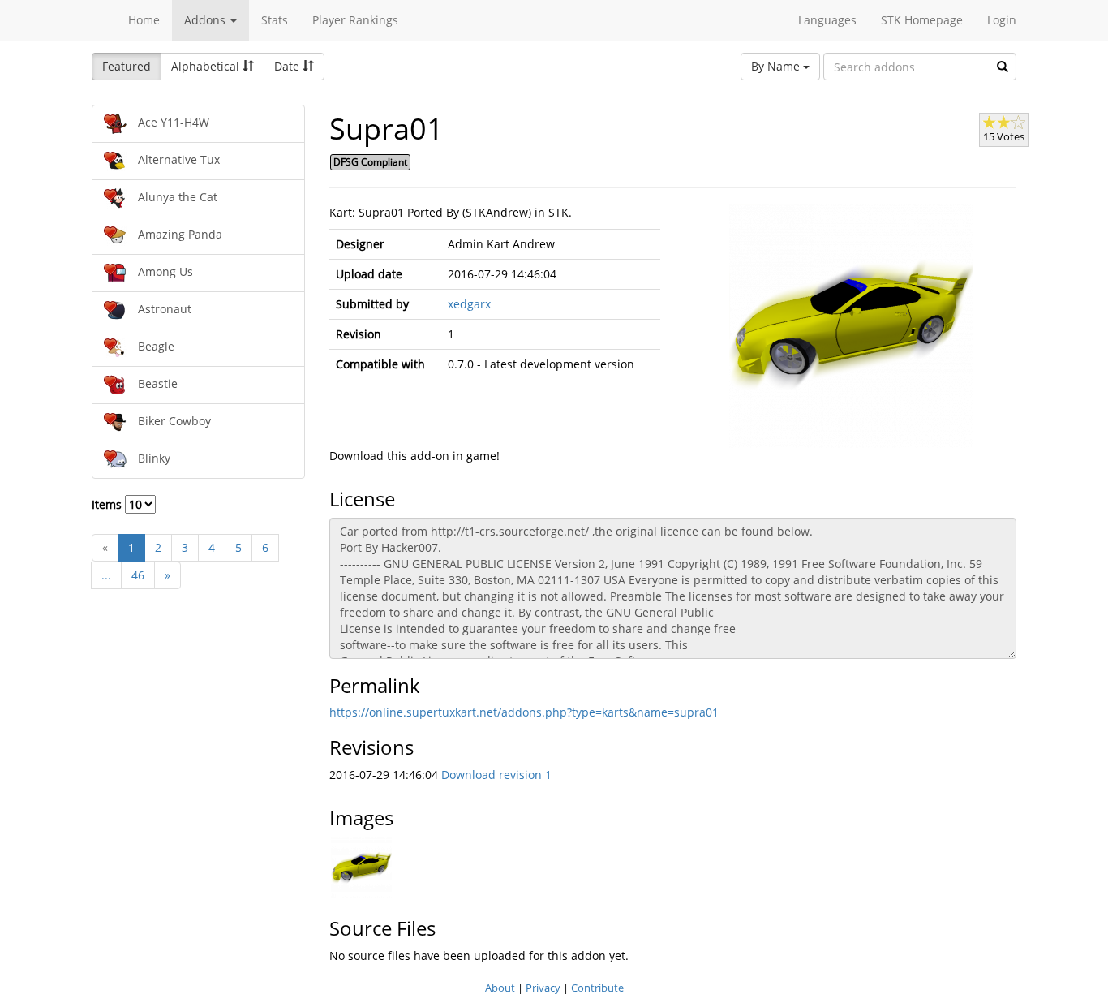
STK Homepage (922, 20)
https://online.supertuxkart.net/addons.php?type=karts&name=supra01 (524, 712)
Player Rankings (355, 20)
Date (288, 66)
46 (137, 575)
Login (1001, 20)
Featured (126, 66)
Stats (274, 20)
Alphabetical (207, 66)
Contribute (597, 987)
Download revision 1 (496, 774)
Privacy (543, 987)
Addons (206, 20)
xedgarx (469, 304)
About (500, 987)
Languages (827, 20)
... (106, 575)
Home (144, 20)
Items (108, 504)
